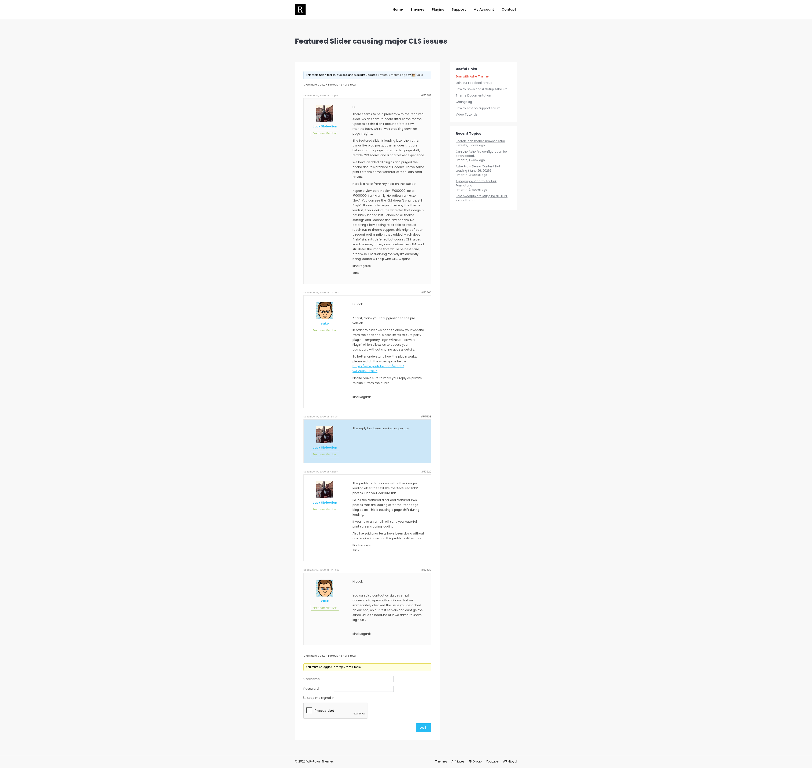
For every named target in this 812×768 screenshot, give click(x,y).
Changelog (464, 102)
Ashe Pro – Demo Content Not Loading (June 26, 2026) (478, 168)
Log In (424, 727)
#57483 (426, 95)
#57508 (426, 416)
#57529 (426, 471)
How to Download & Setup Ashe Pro (482, 89)
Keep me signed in (320, 698)
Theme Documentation (473, 95)
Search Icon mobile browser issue (480, 141)
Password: (311, 689)
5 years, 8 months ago (392, 75)
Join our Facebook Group (474, 83)
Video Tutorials (466, 114)
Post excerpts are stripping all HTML (482, 196)
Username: (311, 679)
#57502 (426, 292)
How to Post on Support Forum (478, 108)
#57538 (426, 570)
